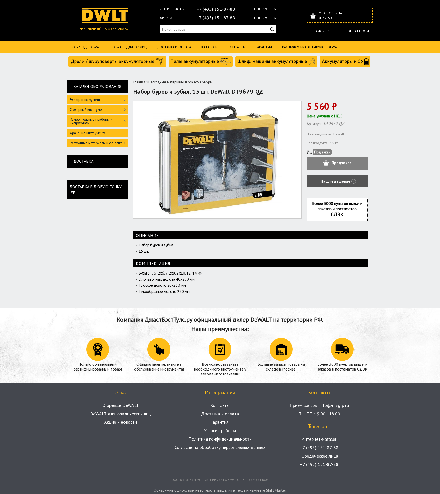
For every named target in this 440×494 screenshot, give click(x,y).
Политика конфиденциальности (220, 439)
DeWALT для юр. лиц (130, 47)
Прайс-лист (322, 31)
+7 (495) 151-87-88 (216, 9)
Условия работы (220, 430)
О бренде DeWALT (87, 47)
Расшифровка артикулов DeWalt (311, 47)
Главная (139, 82)
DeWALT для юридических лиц (120, 414)
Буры (208, 82)
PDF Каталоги (357, 31)
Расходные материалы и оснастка (174, 82)
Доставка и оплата (174, 47)
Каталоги (209, 47)
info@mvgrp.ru (334, 405)
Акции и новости (120, 422)
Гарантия (264, 47)
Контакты (237, 47)
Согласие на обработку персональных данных (220, 447)
